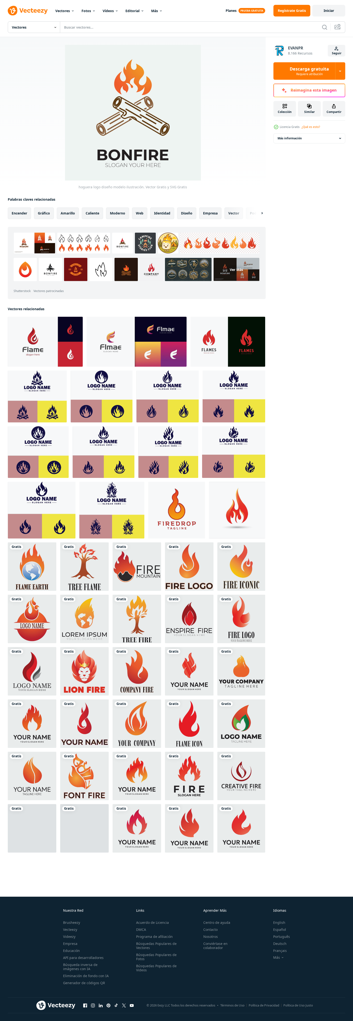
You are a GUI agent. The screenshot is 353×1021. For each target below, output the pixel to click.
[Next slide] (258, 213)
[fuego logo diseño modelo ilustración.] (32, 566)
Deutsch (280, 943)
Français (280, 950)
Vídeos (108, 10)
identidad (162, 213)
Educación (71, 950)
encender (19, 213)
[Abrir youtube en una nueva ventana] (132, 1005)
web (139, 213)
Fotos (86, 10)
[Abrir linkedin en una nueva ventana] (101, 1005)
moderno (117, 213)
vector (233, 213)
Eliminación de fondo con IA (86, 976)
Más (154, 10)
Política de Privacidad (264, 1005)
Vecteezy (70, 929)
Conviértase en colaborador (215, 945)
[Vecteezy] (28, 11)
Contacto (210, 929)
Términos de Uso (232, 1005)
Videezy (69, 936)
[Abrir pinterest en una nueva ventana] (108, 1005)
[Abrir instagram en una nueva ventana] (93, 1005)
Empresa (70, 943)
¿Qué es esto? (311, 127)
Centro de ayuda (216, 922)
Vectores (62, 10)
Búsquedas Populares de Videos (156, 968)
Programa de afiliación (154, 936)
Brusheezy (71, 922)
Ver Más (236, 269)
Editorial (132, 10)
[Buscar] (325, 27)
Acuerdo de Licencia (152, 922)
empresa (210, 213)
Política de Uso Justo (298, 1005)
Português (281, 936)
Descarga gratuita (309, 71)
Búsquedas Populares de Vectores (156, 945)
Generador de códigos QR (84, 983)
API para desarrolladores (83, 957)
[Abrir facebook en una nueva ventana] (85, 1005)
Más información (290, 138)
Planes (231, 10)
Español (279, 929)
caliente (92, 213)
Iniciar (329, 10)
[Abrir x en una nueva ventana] (124, 1005)
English (279, 922)
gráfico (44, 213)
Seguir (336, 53)
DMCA (141, 929)
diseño (186, 213)
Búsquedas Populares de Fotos (156, 956)
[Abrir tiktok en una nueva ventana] (116, 1005)
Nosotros (210, 936)
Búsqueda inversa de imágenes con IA (80, 966)
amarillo (68, 213)
